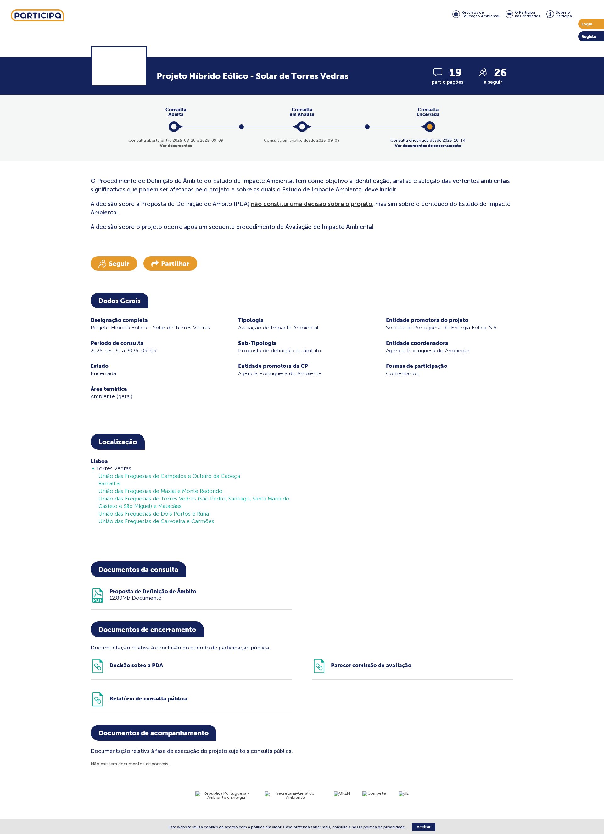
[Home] (37, 15)
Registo (588, 36)
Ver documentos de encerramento (428, 145)
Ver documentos (176, 145)
